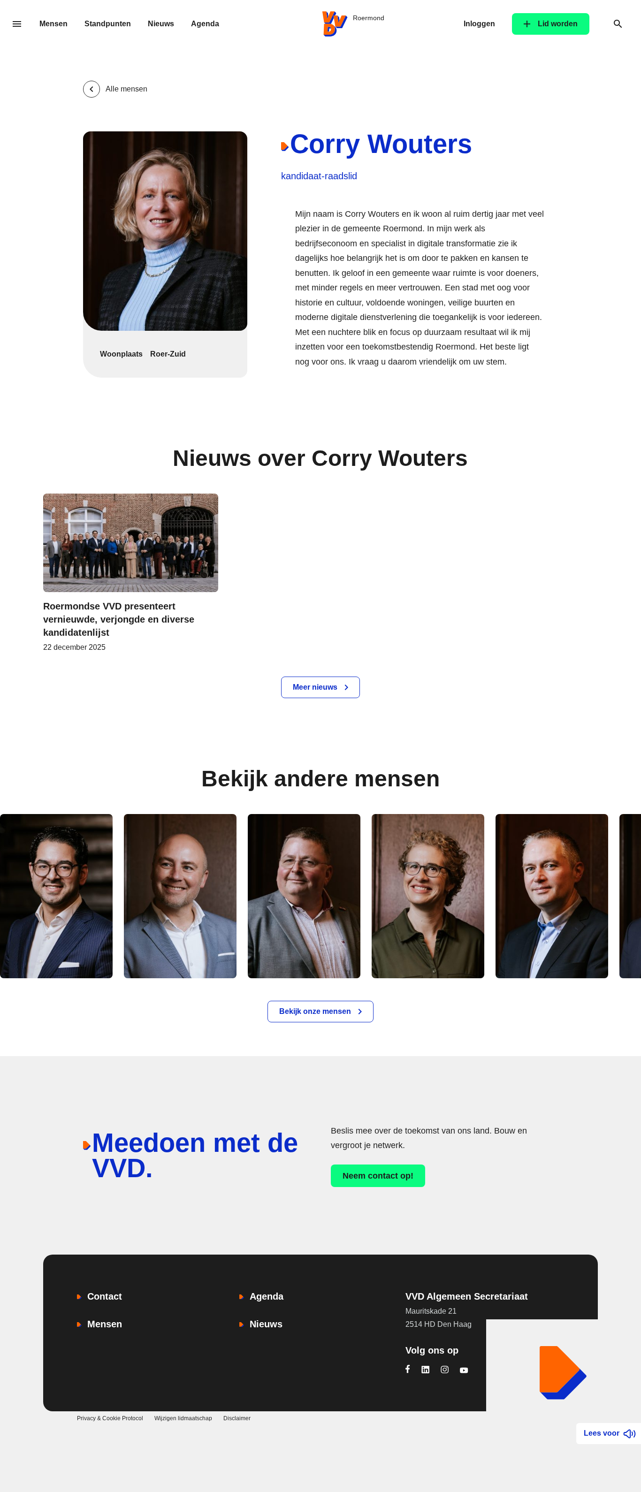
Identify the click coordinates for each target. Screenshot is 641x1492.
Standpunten (107, 24)
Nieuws (161, 24)
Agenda (205, 24)
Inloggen (479, 24)
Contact (104, 1296)
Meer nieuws (315, 687)
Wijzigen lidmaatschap (183, 1418)
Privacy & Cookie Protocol (110, 1418)
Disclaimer (237, 1418)
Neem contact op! (378, 1175)
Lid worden (558, 24)
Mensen (53, 24)
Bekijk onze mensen (315, 1011)
